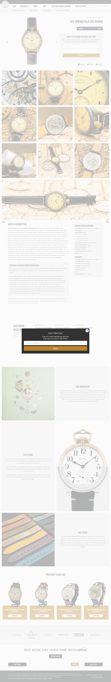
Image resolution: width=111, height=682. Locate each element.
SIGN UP (55, 348)
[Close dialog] (87, 330)
